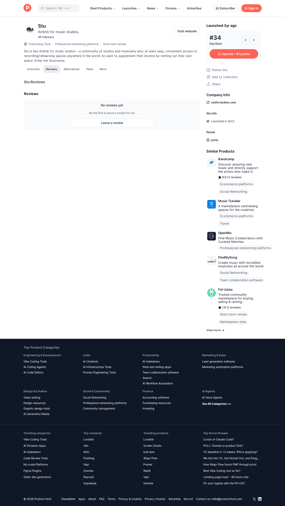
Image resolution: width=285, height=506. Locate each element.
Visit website (187, 31)
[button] (103, 69)
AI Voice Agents (212, 397)
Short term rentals (114, 44)
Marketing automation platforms (222, 367)
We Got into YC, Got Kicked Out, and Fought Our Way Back (231, 458)
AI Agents (208, 391)
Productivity (151, 355)
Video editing (32, 397)
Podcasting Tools (40, 44)
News (151, 8)
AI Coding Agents (35, 367)
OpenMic (225, 233)
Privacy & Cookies (130, 499)
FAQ (101, 499)
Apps (82, 499)
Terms (111, 499)
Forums (171, 8)
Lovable (88, 439)
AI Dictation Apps (35, 445)
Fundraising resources (157, 403)
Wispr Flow (150, 458)
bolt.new (148, 452)
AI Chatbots (90, 361)
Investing (148, 408)
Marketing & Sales (214, 355)
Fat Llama (225, 289)
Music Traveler (229, 201)
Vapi (86, 464)
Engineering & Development (42, 355)
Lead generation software (218, 361)
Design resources (35, 403)
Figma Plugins (32, 470)
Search (147, 378)
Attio (86, 452)
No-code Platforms (36, 464)
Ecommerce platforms (236, 184)
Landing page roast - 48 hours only (226, 477)
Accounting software (156, 397)
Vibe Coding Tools (35, 361)
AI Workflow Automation (158, 383)
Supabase (89, 483)
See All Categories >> (216, 403)
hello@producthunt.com (227, 499)
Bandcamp (226, 159)
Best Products (101, 8)
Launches (129, 8)
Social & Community (96, 391)
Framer (147, 464)
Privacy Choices (155, 499)
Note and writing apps (157, 367)
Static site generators (37, 477)
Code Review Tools (36, 458)
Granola (88, 470)
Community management (99, 408)
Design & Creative (35, 391)
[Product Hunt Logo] (27, 8)
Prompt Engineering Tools (99, 372)
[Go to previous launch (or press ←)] (246, 40)
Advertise (194, 8)
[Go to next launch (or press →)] (254, 40)
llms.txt (188, 499)
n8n (85, 445)
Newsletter (68, 499)
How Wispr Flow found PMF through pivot (229, 464)
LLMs (86, 355)
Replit (147, 470)
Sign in (253, 8)
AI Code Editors (33, 372)
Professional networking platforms (77, 44)
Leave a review (112, 123)
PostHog (88, 458)
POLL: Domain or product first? (223, 445)
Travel (224, 223)
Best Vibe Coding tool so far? (221, 470)
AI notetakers (151, 361)
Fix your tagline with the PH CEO (224, 483)
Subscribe (227, 8)
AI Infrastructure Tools (97, 367)
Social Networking (233, 191)
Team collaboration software (241, 280)
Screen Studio (152, 445)
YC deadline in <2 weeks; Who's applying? (230, 452)
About (92, 499)
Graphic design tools (37, 408)
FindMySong (227, 257)
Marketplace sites (233, 322)
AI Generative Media (36, 414)
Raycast (88, 477)
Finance (148, 391)
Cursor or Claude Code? (218, 439)
